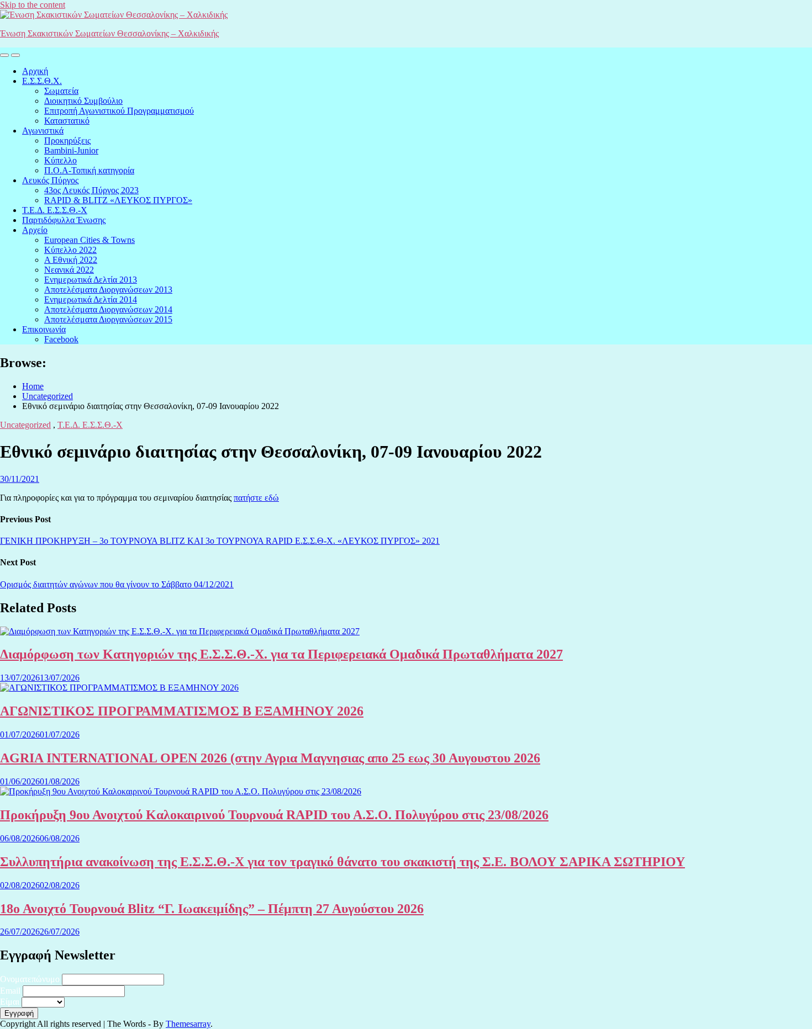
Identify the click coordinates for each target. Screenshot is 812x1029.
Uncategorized (25, 424)
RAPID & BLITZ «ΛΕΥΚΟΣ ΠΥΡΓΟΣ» (118, 200)
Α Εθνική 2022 (70, 259)
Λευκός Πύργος (50, 180)
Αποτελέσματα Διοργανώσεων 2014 (108, 309)
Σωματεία (61, 91)
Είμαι (9, 1001)
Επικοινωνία (44, 329)
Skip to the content (32, 4)
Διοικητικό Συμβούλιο (83, 100)
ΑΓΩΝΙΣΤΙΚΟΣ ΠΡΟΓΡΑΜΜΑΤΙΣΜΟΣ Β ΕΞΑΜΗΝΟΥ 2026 (181, 711)
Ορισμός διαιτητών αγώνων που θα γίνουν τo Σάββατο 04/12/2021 (117, 584)
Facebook (61, 339)
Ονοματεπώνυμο (30, 979)
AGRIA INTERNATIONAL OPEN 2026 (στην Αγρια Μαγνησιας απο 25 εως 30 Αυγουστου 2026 (270, 758)
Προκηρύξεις (67, 140)
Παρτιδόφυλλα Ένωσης (64, 220)
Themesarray (188, 1023)
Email (10, 990)
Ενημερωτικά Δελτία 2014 (90, 299)
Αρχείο (35, 230)
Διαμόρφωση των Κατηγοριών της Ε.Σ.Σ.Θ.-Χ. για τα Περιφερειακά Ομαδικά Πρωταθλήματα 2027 (281, 654)
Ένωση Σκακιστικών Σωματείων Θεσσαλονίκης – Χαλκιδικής (109, 33)
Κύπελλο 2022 (70, 249)
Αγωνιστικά (43, 130)
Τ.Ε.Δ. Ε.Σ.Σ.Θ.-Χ (54, 210)
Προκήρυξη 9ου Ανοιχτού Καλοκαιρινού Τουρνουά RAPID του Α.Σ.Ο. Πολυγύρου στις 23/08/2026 (274, 815)
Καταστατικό (66, 120)
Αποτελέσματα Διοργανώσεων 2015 (108, 319)
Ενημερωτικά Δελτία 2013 (90, 279)
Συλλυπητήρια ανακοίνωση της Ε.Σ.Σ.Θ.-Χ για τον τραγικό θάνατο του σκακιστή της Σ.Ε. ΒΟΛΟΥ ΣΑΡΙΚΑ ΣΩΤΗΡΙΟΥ (342, 862)
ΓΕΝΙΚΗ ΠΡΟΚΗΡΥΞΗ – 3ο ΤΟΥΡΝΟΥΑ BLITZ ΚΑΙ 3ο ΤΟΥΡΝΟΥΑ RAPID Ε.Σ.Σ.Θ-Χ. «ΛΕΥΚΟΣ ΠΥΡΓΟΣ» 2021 (220, 540)
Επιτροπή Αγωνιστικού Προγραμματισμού (119, 110)
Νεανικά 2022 (69, 269)
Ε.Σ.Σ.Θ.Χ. (42, 81)
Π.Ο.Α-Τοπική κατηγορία (89, 170)
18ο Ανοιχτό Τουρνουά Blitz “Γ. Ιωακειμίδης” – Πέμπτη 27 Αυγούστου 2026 (212, 908)
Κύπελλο (60, 160)
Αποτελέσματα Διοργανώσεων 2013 (108, 289)
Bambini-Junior (71, 150)
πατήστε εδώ (256, 497)
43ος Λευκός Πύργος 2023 (91, 190)
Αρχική (35, 71)
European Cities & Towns (89, 240)
